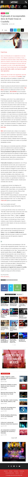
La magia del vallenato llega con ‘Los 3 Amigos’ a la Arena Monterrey (4, 341)
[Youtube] (19, 466)
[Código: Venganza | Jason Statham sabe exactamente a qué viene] (23, 379)
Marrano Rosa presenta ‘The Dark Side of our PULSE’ (4, 304)
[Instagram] (11, 466)
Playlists (17, 472)
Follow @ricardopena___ (5, 276)
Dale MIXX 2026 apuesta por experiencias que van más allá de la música (13, 328)
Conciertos (16, 471)
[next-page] (15, 345)
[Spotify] (14, 466)
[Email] (22, 30)
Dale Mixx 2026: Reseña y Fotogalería (4, 316)
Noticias (10, 471)
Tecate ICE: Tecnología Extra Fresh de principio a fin (8, 408)
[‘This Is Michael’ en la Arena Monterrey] (14, 311)
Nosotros (6, 471)
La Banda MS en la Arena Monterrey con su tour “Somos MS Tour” (5, 328)
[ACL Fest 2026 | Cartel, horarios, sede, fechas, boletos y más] (23, 402)
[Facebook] (11, 30)
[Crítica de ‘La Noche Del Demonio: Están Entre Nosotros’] (23, 425)
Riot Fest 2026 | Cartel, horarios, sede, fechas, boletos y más (13, 341)
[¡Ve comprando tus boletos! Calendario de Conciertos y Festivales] (23, 432)
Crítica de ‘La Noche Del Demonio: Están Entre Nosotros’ (9, 423)
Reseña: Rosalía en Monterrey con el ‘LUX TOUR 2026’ (13, 304)
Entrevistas (22, 471)
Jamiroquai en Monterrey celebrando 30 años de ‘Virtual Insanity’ (23, 317)
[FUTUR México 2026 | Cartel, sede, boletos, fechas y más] (23, 300)
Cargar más (13, 437)
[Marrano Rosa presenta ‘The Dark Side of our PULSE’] (5, 300)
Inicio (2, 10)
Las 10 (21, 472)
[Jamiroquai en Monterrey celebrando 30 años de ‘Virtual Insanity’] (23, 311)
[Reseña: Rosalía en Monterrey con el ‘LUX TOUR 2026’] (14, 300)
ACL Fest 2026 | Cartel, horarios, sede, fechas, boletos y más (9, 400)
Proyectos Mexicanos (9, 472)
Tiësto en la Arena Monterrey (22, 327)
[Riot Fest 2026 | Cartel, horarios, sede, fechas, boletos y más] (14, 336)
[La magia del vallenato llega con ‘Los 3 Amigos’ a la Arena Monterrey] (5, 336)
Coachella (9, 279)
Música (5, 10)
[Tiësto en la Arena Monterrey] (23, 323)
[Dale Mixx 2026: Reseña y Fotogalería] (5, 311)
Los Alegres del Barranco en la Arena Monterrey (22, 340)
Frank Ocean (14, 279)
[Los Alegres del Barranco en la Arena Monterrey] (23, 336)
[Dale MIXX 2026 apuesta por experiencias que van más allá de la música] (14, 323)
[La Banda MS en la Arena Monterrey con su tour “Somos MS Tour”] (5, 323)
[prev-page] (13, 345)
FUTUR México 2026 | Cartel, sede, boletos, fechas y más (23, 305)
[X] (15, 30)
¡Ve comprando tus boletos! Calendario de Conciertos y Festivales (8, 431)
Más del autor (19, 294)
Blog (9, 10)
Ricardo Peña (5, 24)
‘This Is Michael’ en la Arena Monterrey (14, 316)
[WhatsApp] (18, 30)
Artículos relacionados (10, 294)
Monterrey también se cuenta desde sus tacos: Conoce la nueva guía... (9, 386)
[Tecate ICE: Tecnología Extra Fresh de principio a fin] (23, 410)
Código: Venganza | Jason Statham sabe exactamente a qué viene (8, 378)
